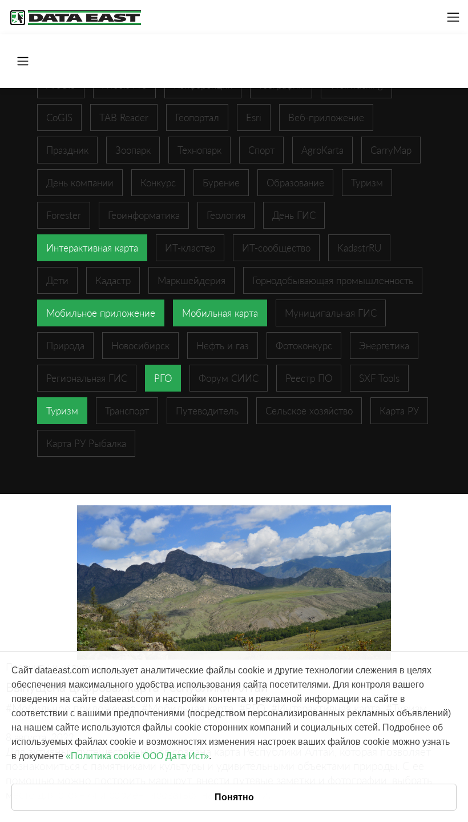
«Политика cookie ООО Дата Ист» (137, 756)
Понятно (234, 797)
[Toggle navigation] (453, 17)
